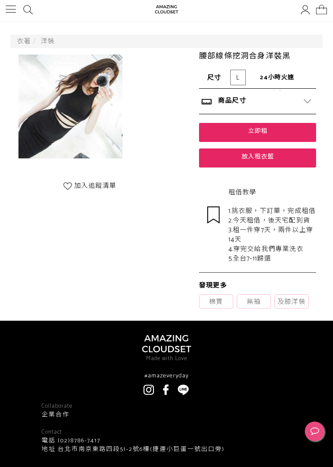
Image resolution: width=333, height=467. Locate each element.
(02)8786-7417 (78, 441)
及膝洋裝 (292, 301)
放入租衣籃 (258, 157)
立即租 (258, 131)
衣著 (24, 41)
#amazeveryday (166, 376)
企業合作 (55, 415)
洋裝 (48, 41)
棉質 (216, 301)
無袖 (254, 301)
